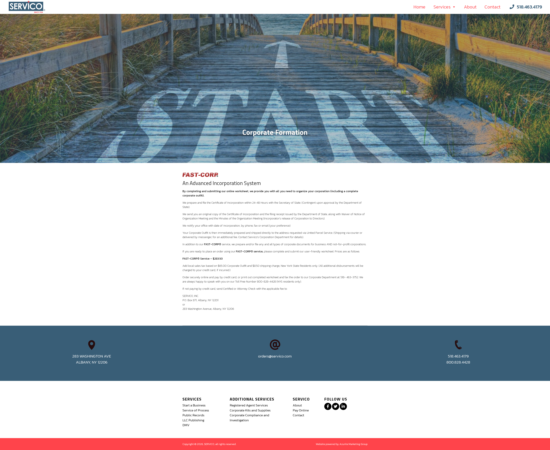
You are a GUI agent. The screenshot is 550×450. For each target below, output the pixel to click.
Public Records (193, 415)
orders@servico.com (275, 356)
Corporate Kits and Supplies (250, 410)
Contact (492, 6)
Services (442, 6)
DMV (185, 425)
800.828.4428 (458, 362)
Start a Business (194, 405)
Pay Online (301, 410)
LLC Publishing (193, 420)
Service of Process (195, 410)
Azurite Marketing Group (353, 444)
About (470, 6)
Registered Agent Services (249, 405)
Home (419, 6)
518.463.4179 (529, 6)
